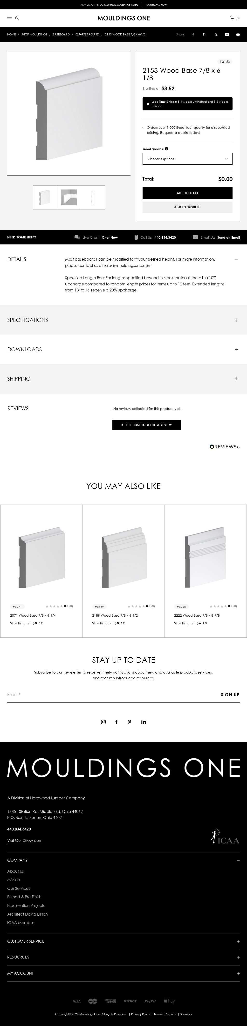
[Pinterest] (204, 34)
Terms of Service (165, 1014)
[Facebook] (193, 34)
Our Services (18, 888)
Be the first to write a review (146, 425)
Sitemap (186, 1014)
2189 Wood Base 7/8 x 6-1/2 (115, 615)
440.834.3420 (165, 237)
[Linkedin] (143, 722)
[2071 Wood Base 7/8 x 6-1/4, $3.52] (41, 557)
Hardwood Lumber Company (57, 798)
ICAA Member (20, 922)
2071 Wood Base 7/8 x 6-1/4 (33, 615)
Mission (13, 879)
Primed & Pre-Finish (24, 896)
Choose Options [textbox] (161, 159)
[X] (216, 34)
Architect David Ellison (27, 914)
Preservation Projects (26, 905)
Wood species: (153, 149)
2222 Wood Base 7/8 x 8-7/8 (197, 615)
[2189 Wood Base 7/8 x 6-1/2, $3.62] (123, 557)
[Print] (238, 34)
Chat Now (110, 237)
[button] (147, 422)
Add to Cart (187, 193)
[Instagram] (103, 722)
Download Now (156, 4)
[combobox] (188, 159)
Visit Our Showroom (24, 840)
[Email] (227, 34)
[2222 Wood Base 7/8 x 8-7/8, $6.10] (205, 557)
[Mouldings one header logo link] (123, 18)
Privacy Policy (140, 1014)
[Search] (17, 18)
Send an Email (228, 237)
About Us (15, 871)
